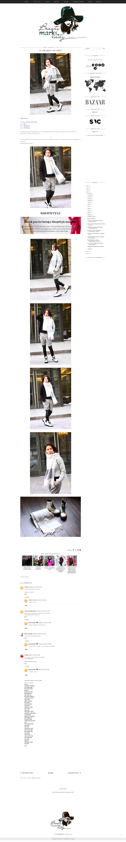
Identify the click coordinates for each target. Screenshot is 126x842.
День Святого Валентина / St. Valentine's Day (96, 234)
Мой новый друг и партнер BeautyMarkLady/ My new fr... (94, 240)
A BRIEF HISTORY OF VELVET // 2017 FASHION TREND (27, 568)
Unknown (26, 587)
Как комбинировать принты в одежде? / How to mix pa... (95, 237)
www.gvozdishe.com (28, 658)
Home (50, 773)
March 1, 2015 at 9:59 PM (43, 669)
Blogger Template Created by (63, 838)
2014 (87, 251)
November (90, 196)
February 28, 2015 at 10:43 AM (43, 611)
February (89, 214)
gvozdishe (26, 655)
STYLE (47, 1)
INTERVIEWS (37, 1)
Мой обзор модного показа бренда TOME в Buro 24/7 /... (94, 227)
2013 (87, 253)
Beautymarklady (32, 622)
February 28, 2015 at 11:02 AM (39, 633)
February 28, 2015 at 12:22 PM (44, 644)
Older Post (73, 773)
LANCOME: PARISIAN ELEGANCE (38, 568)
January (89, 249)
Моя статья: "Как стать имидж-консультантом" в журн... (94, 230)
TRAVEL (66, 1)
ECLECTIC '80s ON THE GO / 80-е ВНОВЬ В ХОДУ (49, 568)
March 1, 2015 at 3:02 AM (34, 655)
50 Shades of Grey (91, 216)
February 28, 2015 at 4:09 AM (35, 587)
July (88, 204)
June (88, 206)
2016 (87, 190)
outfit (27, 576)
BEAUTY (56, 1)
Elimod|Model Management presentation (95, 246)
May (88, 208)
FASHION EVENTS (78, 1)
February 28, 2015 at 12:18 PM (44, 622)
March (89, 212)
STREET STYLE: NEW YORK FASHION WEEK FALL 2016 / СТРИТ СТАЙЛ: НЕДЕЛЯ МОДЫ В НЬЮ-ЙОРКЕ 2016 (72, 569)
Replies (27, 597)
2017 (87, 188)
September (90, 200)
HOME (26, 1)
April (89, 210)
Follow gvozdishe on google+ (30, 661)
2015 (87, 192)
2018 (87, 185)
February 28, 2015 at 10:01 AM (40, 600)
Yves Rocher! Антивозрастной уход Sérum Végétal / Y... (95, 243)
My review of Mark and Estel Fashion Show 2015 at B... (95, 221)
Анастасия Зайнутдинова (30, 611)
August (89, 202)
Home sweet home (91, 218)
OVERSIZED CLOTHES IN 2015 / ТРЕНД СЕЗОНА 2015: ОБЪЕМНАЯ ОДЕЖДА (61, 569)
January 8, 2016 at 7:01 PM (36, 680)
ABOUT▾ (98, 1)
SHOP (90, 1)
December (90, 194)
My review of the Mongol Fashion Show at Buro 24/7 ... (96, 224)
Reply (25, 594)
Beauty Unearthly (28, 633)
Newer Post (28, 773)
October (89, 198)
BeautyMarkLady (60, 834)
